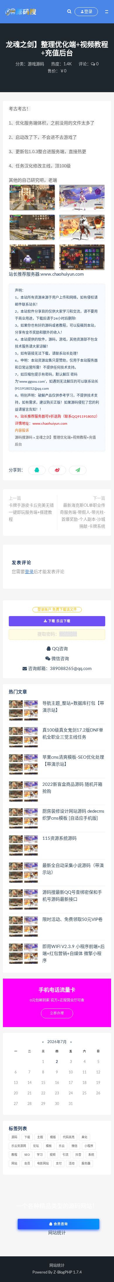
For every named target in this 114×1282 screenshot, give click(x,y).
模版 (53, 1137)
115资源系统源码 (59, 838)
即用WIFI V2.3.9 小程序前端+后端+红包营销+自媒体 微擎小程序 (73, 954)
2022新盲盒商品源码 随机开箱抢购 (72, 788)
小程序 (88, 1146)
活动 (72, 1163)
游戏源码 (36, 64)
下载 (27, 1137)
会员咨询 (60, 1224)
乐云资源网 (18, 1146)
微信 (74, 1146)
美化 (84, 1137)
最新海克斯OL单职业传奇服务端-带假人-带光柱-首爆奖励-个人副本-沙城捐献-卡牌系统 (82, 516)
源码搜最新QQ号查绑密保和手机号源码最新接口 (72, 896)
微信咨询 (59, 659)
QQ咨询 (59, 649)
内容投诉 (22, 430)
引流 (65, 1154)
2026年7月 (57, 1042)
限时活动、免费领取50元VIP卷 (72, 919)
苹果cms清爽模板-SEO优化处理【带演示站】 (73, 761)
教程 (14, 1154)
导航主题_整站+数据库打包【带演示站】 (73, 707)
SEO (27, 1154)
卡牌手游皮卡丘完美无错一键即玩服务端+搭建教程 (31, 512)
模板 (49, 1146)
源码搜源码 (23, 437)
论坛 (36, 1146)
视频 (53, 1154)
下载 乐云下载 (58, 621)
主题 (40, 1137)
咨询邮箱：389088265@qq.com (59, 669)
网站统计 (57, 1265)
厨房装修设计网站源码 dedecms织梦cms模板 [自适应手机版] (73, 815)
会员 (27, 1163)
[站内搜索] (69, 11)
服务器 (86, 1163)
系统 (91, 1154)
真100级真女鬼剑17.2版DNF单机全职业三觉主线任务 (72, 733)
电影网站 (43, 1163)
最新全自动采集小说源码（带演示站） (73, 869)
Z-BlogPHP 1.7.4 (67, 1272)
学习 (40, 1154)
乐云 (62, 1146)
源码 (14, 1137)
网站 (14, 1163)
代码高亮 (69, 1137)
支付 (59, 1163)
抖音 (78, 1154)
